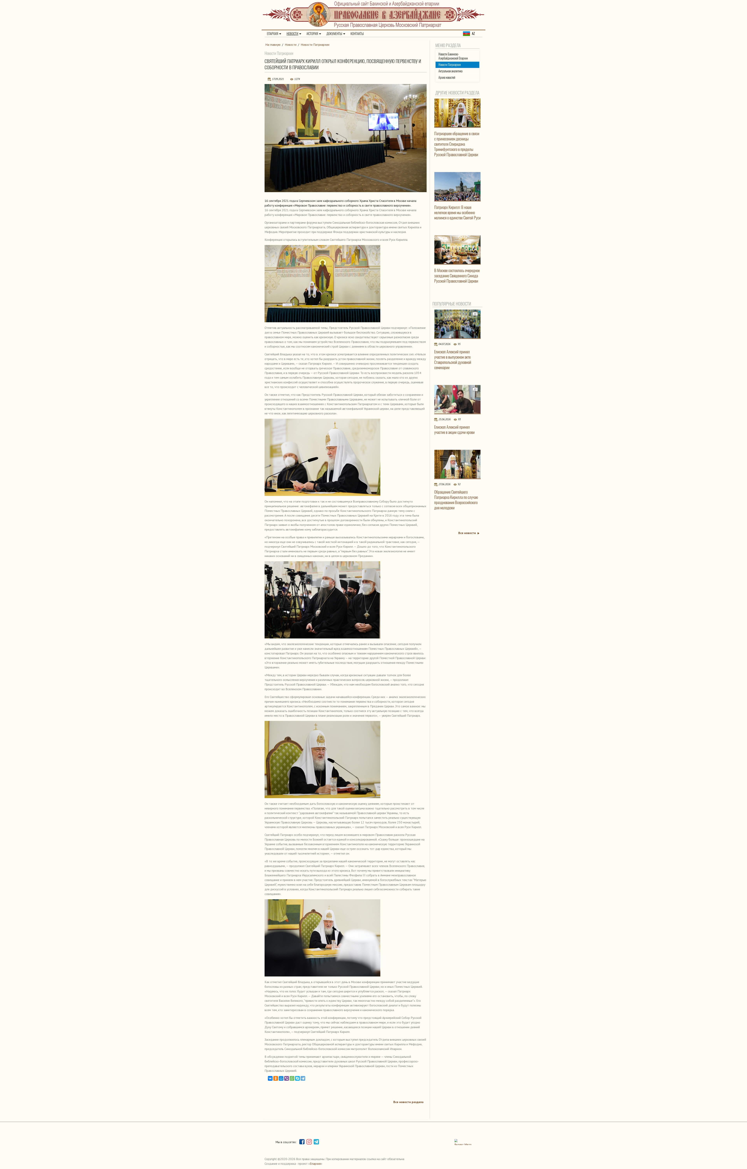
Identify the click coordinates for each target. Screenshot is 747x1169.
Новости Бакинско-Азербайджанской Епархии (453, 56)
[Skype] (297, 1078)
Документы (334, 33)
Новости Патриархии (315, 44)
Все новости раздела (408, 1102)
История (312, 33)
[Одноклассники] (275, 1078)
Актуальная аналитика (450, 71)
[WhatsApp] (292, 1078)
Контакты (357, 33)
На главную (273, 44)
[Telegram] (303, 1078)
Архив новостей (446, 77)
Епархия (272, 33)
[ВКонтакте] (270, 1078)
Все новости (467, 533)
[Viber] (286, 1078)
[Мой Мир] (281, 1078)
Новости (292, 33)
